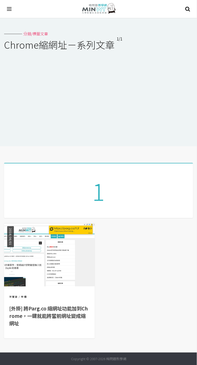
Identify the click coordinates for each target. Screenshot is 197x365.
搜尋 (187, 9)
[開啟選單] (9, 9)
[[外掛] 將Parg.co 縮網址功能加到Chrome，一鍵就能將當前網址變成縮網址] (49, 284)
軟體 (24, 296)
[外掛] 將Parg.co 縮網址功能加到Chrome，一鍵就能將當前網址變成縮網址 (48, 316)
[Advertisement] (98, 95)
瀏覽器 (13, 296)
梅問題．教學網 (98, 9)
